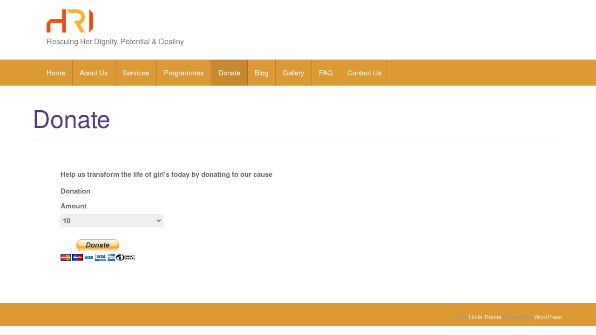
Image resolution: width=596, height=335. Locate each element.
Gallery (294, 72)
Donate (229, 72)
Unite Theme (485, 317)
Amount (74, 206)
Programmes (184, 72)
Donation (75, 191)
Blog (261, 72)
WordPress (548, 317)
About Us (94, 72)
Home (56, 72)
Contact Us (364, 72)
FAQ (326, 72)
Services (135, 72)
